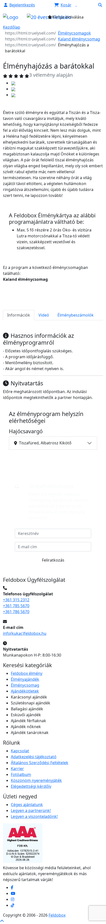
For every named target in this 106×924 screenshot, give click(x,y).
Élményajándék (25, 679)
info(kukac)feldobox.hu (24, 633)
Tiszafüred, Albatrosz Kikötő (45, 443)
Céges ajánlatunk (27, 804)
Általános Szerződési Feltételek (39, 762)
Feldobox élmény (26, 673)
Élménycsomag (25, 685)
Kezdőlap (11, 27)
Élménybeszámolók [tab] (75, 315)
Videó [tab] (43, 315)
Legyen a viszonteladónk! (34, 816)
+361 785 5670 (16, 605)
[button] (19, 5)
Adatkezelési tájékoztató (33, 756)
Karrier (17, 768)
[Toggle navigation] (91, 18)
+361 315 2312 (16, 600)
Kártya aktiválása (68, 17)
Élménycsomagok (74, 33)
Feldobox (57, 915)
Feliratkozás (53, 560)
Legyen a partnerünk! (31, 810)
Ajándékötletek (25, 691)
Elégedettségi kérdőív (31, 786)
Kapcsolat (20, 751)
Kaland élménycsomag (79, 39)
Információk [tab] (18, 315)
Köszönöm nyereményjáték (36, 780)
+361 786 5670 (16, 611)
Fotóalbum (21, 774)
